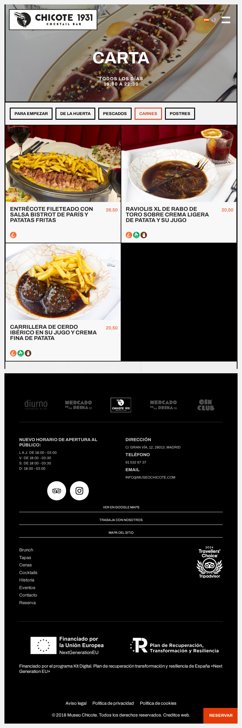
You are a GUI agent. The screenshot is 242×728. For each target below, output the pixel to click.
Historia (26, 580)
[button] (220, 716)
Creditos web (176, 715)
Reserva (27, 602)
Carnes (148, 113)
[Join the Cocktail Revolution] (92, 19)
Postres (180, 113)
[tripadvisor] (56, 491)
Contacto (28, 595)
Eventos (27, 587)
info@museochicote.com (150, 477)
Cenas (25, 565)
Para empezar (31, 113)
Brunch (26, 550)
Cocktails (28, 572)
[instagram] (79, 491)
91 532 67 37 (135, 462)
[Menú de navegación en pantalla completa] (226, 19)
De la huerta (75, 113)
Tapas (25, 557)
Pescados (115, 113)
